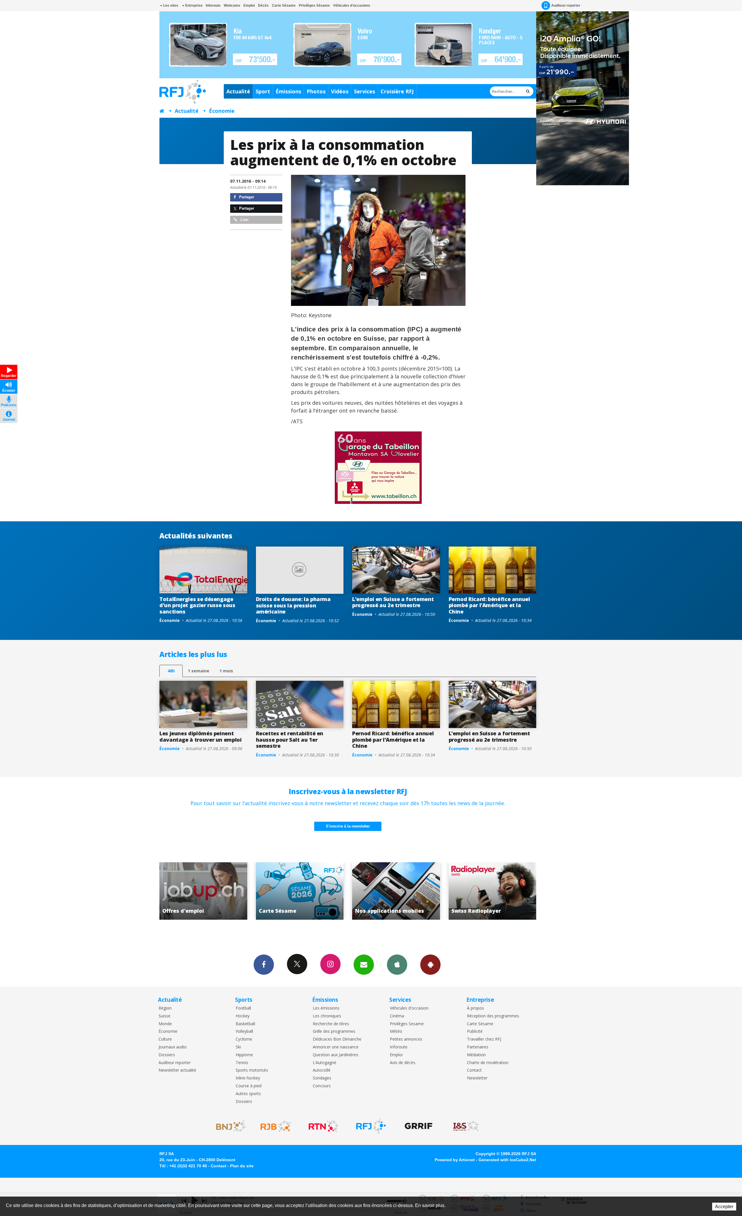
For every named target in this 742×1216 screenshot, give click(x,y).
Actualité (238, 91)
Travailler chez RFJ (484, 1039)
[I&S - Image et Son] (466, 1126)
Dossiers (167, 1054)
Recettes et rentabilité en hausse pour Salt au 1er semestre (289, 739)
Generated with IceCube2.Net (507, 1159)
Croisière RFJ (397, 91)
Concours (322, 1085)
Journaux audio (173, 1047)
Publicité (475, 1031)
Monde (165, 1023)
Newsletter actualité (177, 1070)
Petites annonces (406, 1039)
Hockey (243, 1016)
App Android (430, 964)
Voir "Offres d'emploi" (399, 891)
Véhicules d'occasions (351, 5)
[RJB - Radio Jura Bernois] (276, 1126)
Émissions (288, 91)
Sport (263, 91)
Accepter (724, 1206)
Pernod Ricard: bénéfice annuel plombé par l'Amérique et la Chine (489, 605)
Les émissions (326, 1008)
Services (364, 91)
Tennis (242, 1062)
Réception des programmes (493, 1016)
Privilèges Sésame (314, 5)
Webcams (232, 5)
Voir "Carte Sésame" (495, 891)
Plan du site (242, 1166)
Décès (263, 5)
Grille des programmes (334, 1031)
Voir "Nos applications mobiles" (206, 891)
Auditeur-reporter (565, 5)
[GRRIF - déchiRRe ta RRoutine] (418, 1126)
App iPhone (397, 964)
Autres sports (248, 1093)
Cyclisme (244, 1039)
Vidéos (339, 91)
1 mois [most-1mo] (226, 671)
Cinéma (397, 1016)
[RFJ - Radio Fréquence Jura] (371, 1126)
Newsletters (364, 964)
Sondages (322, 1078)
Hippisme (244, 1054)
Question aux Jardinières (335, 1054)
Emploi (249, 5)
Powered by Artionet (455, 1159)
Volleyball (244, 1031)
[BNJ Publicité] (228, 1126)
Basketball (245, 1023)
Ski (238, 1047)
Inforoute (213, 5)
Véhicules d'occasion (409, 1008)
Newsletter (477, 1078)
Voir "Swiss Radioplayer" (303, 891)
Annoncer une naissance (336, 1047)
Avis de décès (402, 1062)
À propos (475, 1008)
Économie (221, 110)
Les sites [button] (170, 5)
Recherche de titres (331, 1023)
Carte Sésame (284, 5)
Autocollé (321, 1070)
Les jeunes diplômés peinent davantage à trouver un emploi (200, 736)
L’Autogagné (324, 1062)
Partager (246, 197)
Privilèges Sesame (407, 1023)
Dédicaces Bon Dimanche (337, 1039)
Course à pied (248, 1085)
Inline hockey (248, 1078)
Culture (165, 1039)
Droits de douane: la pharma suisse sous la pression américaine (293, 605)
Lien (243, 219)
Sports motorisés (252, 1070)
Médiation (476, 1054)
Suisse (164, 1016)
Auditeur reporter (175, 1062)
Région (165, 1008)
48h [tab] (171, 671)
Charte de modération (487, 1062)
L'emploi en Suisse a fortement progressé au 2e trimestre (393, 602)
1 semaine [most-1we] (198, 671)
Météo (396, 1031)
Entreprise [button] (193, 5)
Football (243, 1008)
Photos (316, 91)
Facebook (264, 964)
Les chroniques (327, 1016)
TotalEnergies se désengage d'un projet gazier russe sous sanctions (197, 605)
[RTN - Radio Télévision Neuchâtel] (323, 1126)
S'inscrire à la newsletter (348, 826)
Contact (474, 1070)
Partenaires (477, 1047)
